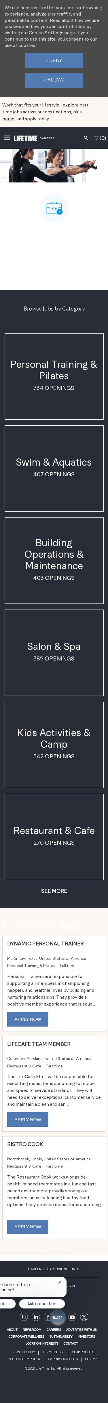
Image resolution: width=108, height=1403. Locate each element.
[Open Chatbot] (57, 1317)
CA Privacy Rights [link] (63, 1359)
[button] (54, 891)
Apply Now (27, 1019)
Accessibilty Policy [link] (24, 1359)
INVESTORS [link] (86, 1336)
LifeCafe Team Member (39, 1044)
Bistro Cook (25, 1144)
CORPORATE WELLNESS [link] (26, 1336)
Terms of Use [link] (53, 1352)
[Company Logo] (34, 138)
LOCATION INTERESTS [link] (42, 1343)
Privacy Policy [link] (22, 1352)
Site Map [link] (92, 1359)
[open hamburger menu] (7, 137)
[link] (72, 1316)
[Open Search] (86, 137)
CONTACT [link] (71, 1343)
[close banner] (101, 104)
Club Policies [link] (83, 1352)
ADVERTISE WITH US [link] (81, 1329)
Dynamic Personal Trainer (45, 944)
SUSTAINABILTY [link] (61, 1336)
